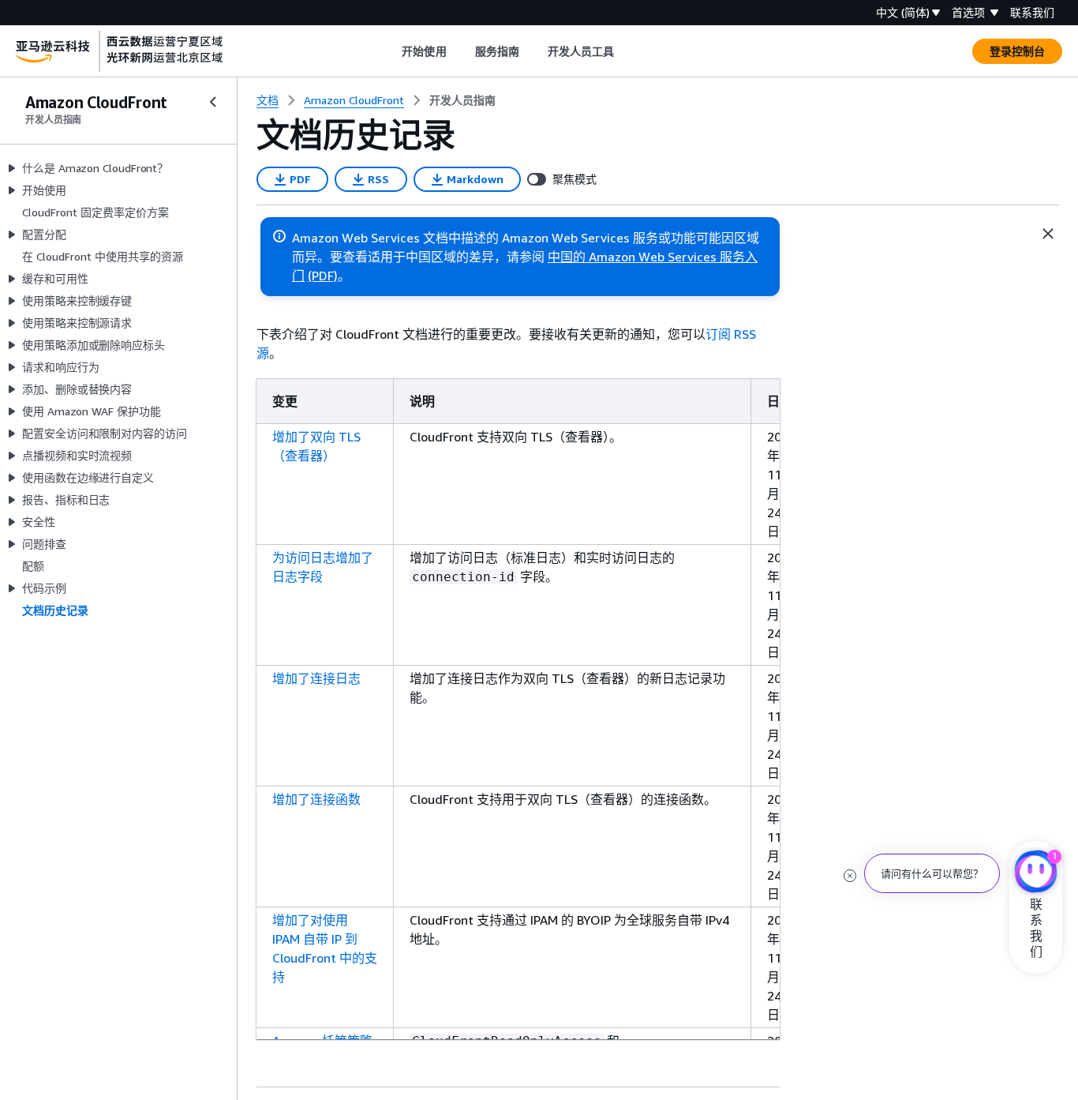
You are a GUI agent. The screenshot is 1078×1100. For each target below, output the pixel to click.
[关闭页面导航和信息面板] (1048, 233)
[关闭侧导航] (213, 102)
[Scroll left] (390, 51)
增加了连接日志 (316, 678)
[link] (462, 100)
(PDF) (323, 275)
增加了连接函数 (316, 799)
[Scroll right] (626, 51)
